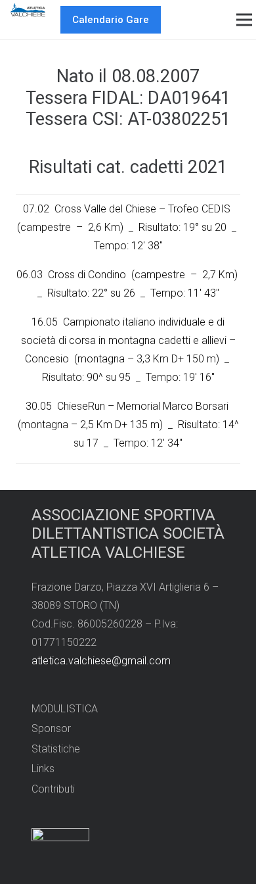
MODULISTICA (65, 708)
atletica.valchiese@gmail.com (101, 660)
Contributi (53, 789)
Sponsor (51, 728)
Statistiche (56, 749)
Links (43, 768)
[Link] (28, 9)
